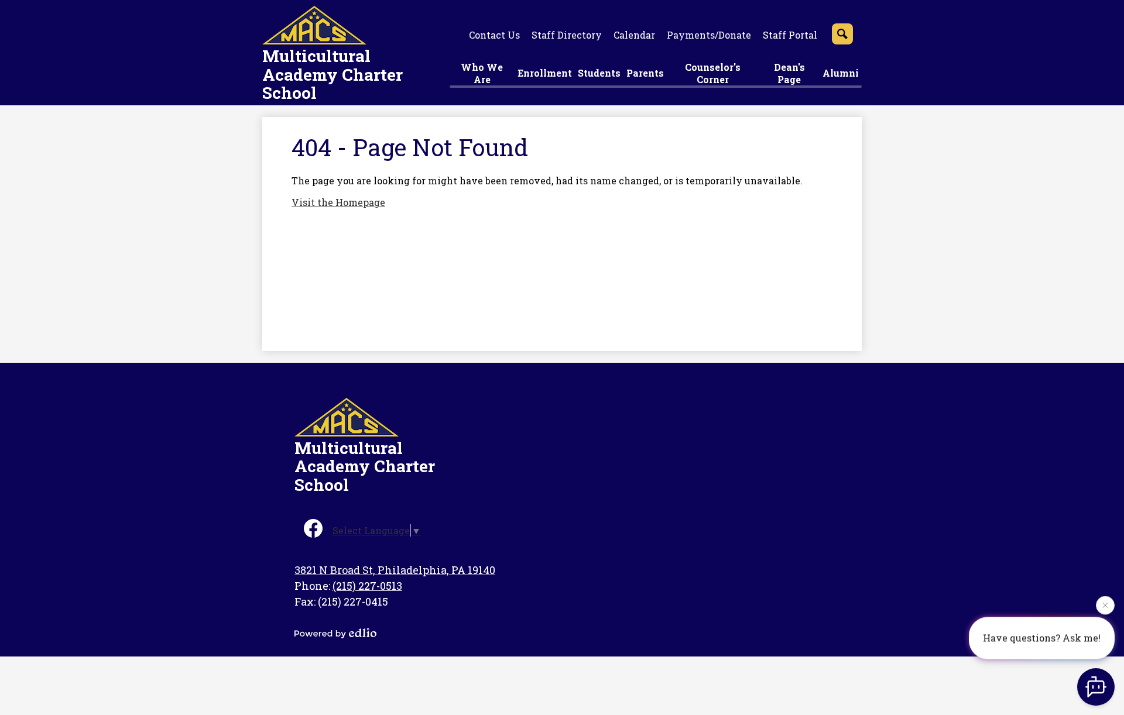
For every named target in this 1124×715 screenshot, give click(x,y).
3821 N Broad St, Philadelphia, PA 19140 (394, 570)
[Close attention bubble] (1105, 605)
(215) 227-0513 (367, 586)
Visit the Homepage (338, 202)
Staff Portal (790, 35)
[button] (482, 75)
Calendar (634, 35)
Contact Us (494, 35)
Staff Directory (567, 35)
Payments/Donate (709, 35)
